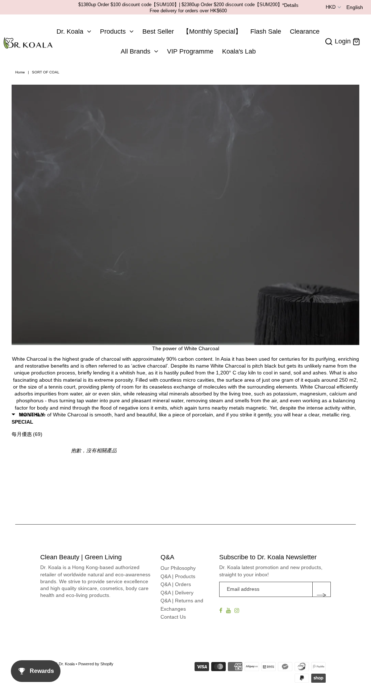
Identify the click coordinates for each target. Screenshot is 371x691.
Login (343, 41)
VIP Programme (190, 51)
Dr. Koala (70, 31)
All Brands (135, 51)
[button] (37, 418)
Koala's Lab (239, 51)
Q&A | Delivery (177, 592)
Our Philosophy (178, 568)
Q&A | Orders (176, 584)
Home (20, 72)
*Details (290, 5)
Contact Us (173, 617)
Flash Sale (265, 31)
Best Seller (158, 31)
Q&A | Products (178, 576)
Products (113, 31)
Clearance (305, 31)
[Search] (329, 41)
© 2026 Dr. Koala (60, 664)
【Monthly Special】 (212, 31)
